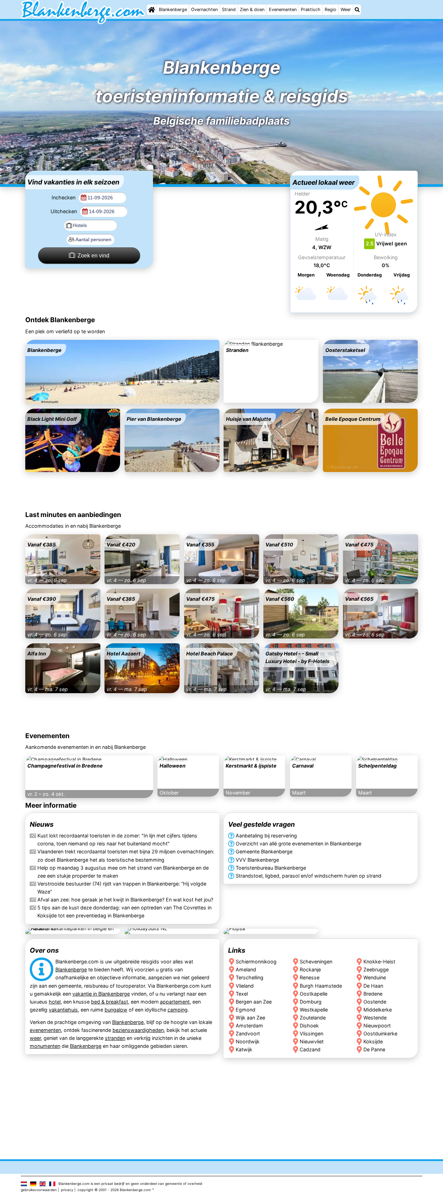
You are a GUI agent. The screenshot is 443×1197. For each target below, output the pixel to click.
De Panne (375, 1049)
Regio (330, 9)
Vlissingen (311, 1033)
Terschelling (249, 978)
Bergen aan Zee (254, 1002)
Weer (346, 9)
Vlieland (245, 986)
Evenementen (283, 9)
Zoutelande (313, 1018)
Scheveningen (316, 962)
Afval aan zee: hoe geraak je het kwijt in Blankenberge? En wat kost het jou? (125, 900)
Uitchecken (64, 211)
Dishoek (309, 1025)
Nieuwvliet (312, 1041)
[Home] (151, 9)
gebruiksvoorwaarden (39, 1190)
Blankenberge (173, 9)
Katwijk (244, 1049)
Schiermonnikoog (256, 962)
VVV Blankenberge (257, 860)
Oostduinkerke (381, 1033)
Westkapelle (314, 1010)
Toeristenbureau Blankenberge (271, 868)
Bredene (373, 994)
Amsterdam (249, 1025)
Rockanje (310, 970)
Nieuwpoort (377, 1025)
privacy (67, 1190)
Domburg (311, 1002)
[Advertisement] (221, 214)
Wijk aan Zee (250, 1018)
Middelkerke (378, 1010)
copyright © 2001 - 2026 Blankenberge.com (114, 1190)
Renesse (309, 978)
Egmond (245, 1010)
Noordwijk (248, 1041)
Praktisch (310, 9)
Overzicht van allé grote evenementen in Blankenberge (298, 843)
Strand (229, 9)
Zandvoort (248, 1033)
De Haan (373, 986)
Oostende (375, 1002)
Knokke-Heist (380, 962)
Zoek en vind (93, 256)
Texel (242, 994)
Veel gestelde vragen (261, 824)
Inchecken (64, 197)
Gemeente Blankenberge (264, 851)
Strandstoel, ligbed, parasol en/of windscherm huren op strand (308, 876)
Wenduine (375, 978)
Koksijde (373, 1041)
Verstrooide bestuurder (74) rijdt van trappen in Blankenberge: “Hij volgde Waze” (121, 888)
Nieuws (42, 824)
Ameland (246, 970)
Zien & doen (252, 9)
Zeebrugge (376, 970)
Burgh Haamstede (321, 986)
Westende (375, 1018)
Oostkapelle (313, 994)
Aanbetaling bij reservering (266, 835)
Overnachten (204, 9)
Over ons (44, 950)
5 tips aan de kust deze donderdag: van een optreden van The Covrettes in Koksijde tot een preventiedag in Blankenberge (124, 911)
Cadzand (310, 1049)
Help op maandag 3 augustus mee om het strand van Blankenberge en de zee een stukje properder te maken (123, 872)
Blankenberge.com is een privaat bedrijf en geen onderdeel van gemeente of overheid (130, 1183)
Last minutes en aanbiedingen (73, 514)
